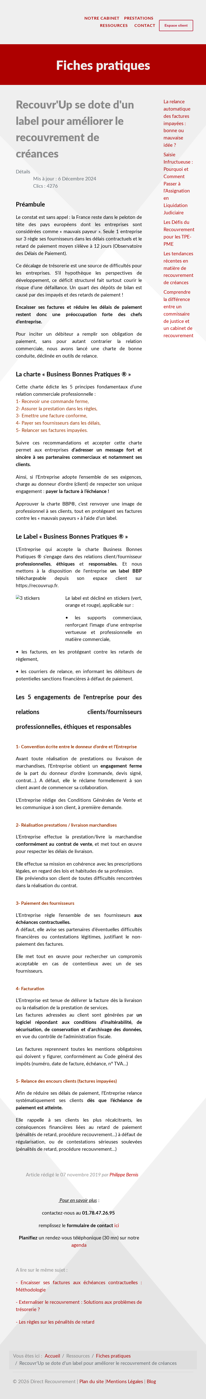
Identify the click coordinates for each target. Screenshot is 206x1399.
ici (116, 1225)
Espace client (176, 25)
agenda (78, 1245)
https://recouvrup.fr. (37, 585)
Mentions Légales (124, 1381)
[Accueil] (77, 18)
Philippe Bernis (124, 1175)
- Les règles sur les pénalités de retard (55, 1322)
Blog (151, 1381)
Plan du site (91, 1381)
